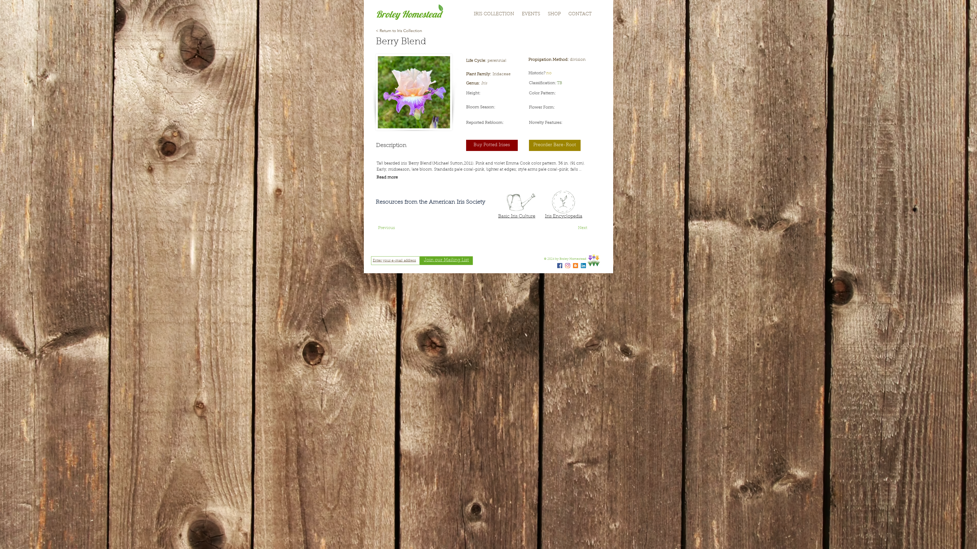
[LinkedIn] (583, 265)
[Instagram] (567, 265)
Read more (387, 177)
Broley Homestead (408, 14)
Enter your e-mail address (394, 261)
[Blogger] (575, 265)
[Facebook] (559, 265)
